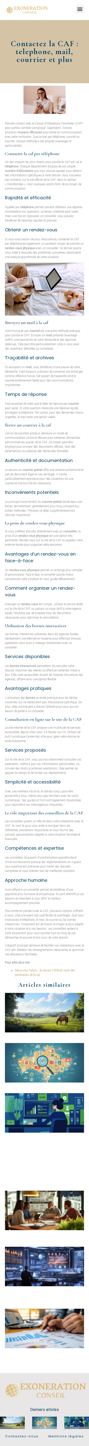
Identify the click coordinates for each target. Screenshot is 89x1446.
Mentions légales (66, 1436)
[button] (80, 9)
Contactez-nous (22, 1436)
